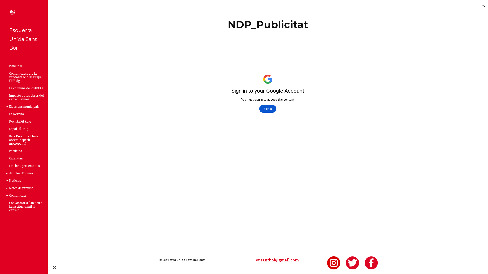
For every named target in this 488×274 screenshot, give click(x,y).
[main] (268, 24)
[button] (483, 5)
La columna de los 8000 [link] (26, 88)
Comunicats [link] (17, 195)
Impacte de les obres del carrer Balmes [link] (26, 97)
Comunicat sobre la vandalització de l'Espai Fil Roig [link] (26, 77)
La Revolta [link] (16, 114)
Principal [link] (15, 66)
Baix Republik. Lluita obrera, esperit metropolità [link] (24, 140)
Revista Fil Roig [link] (20, 121)
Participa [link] (15, 151)
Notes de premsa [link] (21, 188)
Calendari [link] (16, 158)
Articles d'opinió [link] (21, 173)
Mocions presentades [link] (24, 166)
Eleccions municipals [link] (24, 106)
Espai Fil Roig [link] (18, 129)
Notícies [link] (15, 180)
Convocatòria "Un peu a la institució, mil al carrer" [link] (25, 206)
